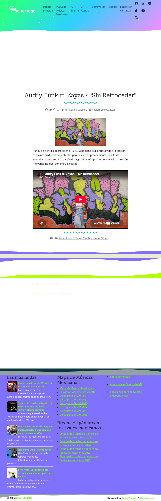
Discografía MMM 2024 (73, 407)
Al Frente (75, 8)
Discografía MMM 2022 (73, 399)
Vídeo (104, 238)
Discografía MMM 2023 (73, 403)
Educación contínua (126, 8)
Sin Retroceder (92, 238)
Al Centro (85, 8)
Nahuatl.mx (146, 498)
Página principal (48, 8)
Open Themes (129, 498)
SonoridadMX (23, 498)
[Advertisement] (80, 62)
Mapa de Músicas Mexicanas (62, 10)
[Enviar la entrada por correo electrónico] (51, 238)
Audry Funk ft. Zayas (70, 238)
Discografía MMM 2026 (73, 414)
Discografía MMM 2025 (73, 411)
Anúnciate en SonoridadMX (126, 384)
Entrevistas (98, 7)
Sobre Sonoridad (120, 376)
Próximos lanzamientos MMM (77, 392)
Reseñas (113, 7)
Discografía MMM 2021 (73, 395)
